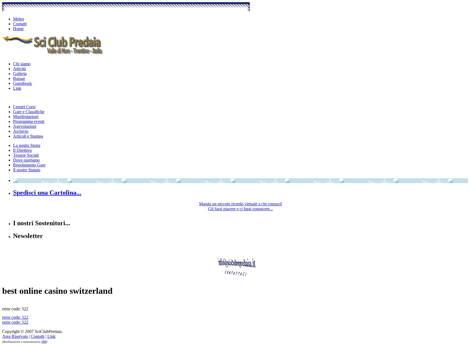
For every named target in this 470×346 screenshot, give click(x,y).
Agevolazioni (24, 126)
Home (18, 28)
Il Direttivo (22, 150)
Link (17, 88)
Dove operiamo (26, 160)
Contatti (20, 23)
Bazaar (19, 78)
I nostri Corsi (24, 106)
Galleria (20, 73)
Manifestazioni (25, 116)
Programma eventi (28, 121)
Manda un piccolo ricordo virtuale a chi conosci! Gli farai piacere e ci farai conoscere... (240, 206)
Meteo (18, 19)
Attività (19, 68)
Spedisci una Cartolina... (47, 192)
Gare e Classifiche (28, 111)
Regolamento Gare (29, 165)
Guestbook (22, 83)
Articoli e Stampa (28, 136)
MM (43, 341)
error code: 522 (15, 317)
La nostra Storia (26, 145)
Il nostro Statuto (26, 170)
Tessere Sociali (26, 155)
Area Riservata (15, 336)
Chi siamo (21, 63)
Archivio (20, 131)
